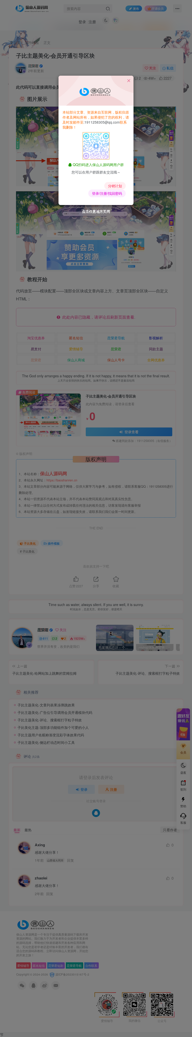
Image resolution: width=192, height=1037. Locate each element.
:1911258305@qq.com (102, 122)
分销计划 (115, 185)
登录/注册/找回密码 (107, 193)
